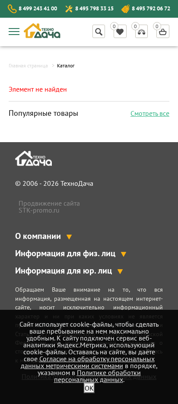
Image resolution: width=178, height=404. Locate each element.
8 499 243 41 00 (38, 8)
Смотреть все (149, 113)
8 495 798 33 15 (94, 8)
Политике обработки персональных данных (97, 376)
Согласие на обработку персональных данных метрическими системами (88, 362)
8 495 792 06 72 (151, 8)
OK (89, 388)
